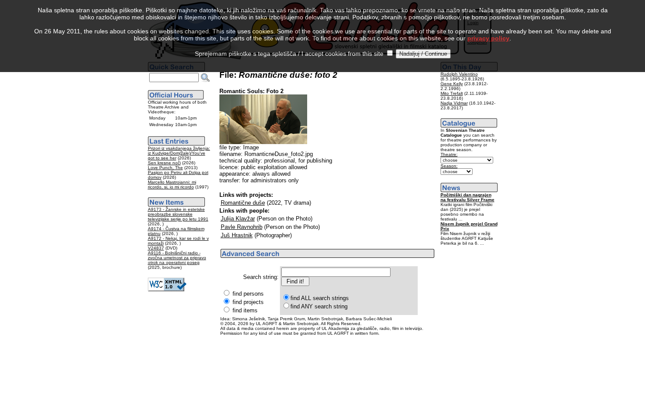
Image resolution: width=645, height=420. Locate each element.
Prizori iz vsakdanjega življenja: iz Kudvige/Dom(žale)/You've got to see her (179, 153)
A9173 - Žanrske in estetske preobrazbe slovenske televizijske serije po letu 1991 (178, 214)
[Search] (205, 78)
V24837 (156, 248)
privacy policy (488, 38)
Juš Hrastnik (237, 235)
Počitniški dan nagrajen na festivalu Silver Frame (467, 197)
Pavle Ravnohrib (241, 227)
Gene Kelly (452, 83)
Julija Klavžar (238, 218)
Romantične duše (243, 202)
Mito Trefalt (452, 93)
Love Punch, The (165, 167)
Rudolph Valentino (459, 74)
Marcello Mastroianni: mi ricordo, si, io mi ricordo (172, 184)
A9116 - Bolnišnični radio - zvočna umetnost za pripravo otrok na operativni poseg (177, 257)
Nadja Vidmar (454, 103)
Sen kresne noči (164, 162)
